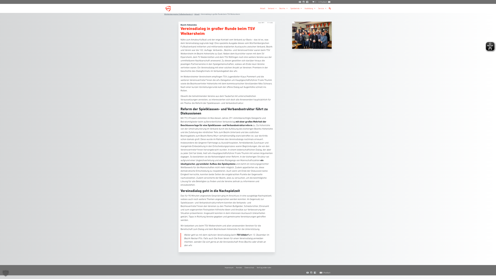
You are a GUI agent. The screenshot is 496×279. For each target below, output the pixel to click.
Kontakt (239, 267)
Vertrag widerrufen (264, 267)
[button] (330, 8)
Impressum (229, 267)
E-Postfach (323, 2)
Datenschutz (249, 267)
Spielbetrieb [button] (294, 8)
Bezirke (282, 8)
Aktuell (262, 8)
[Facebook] (308, 2)
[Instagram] (303, 2)
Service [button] (321, 8)
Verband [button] (271, 8)
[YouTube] (300, 2)
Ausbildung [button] (309, 8)
